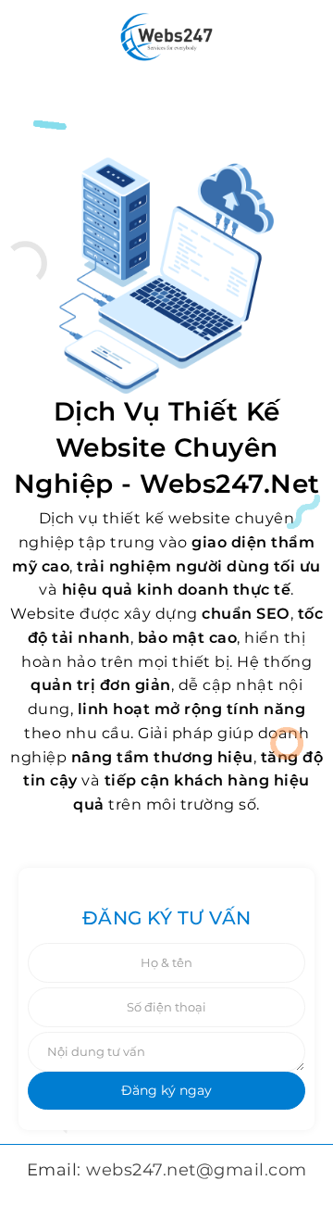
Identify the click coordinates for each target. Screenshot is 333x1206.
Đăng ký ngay (166, 1090)
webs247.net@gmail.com (196, 1170)
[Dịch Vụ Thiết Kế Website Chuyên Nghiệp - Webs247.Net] (166, 36)
